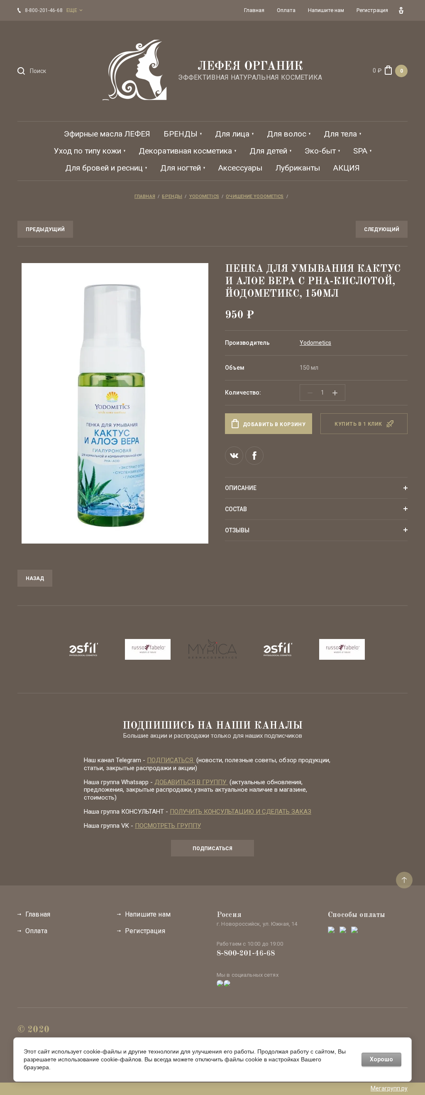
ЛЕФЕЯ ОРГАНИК (250, 67)
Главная (37, 914)
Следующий (381, 229)
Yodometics (315, 342)
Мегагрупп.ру (389, 1088)
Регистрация (145, 931)
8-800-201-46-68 (246, 953)
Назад (35, 578)
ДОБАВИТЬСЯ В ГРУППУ (191, 782)
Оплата (36, 931)
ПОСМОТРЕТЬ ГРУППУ (168, 825)
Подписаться (212, 848)
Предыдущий (45, 229)
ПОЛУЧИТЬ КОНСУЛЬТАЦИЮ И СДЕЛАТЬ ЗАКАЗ (240, 811)
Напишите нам (148, 914)
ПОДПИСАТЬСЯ (171, 760)
